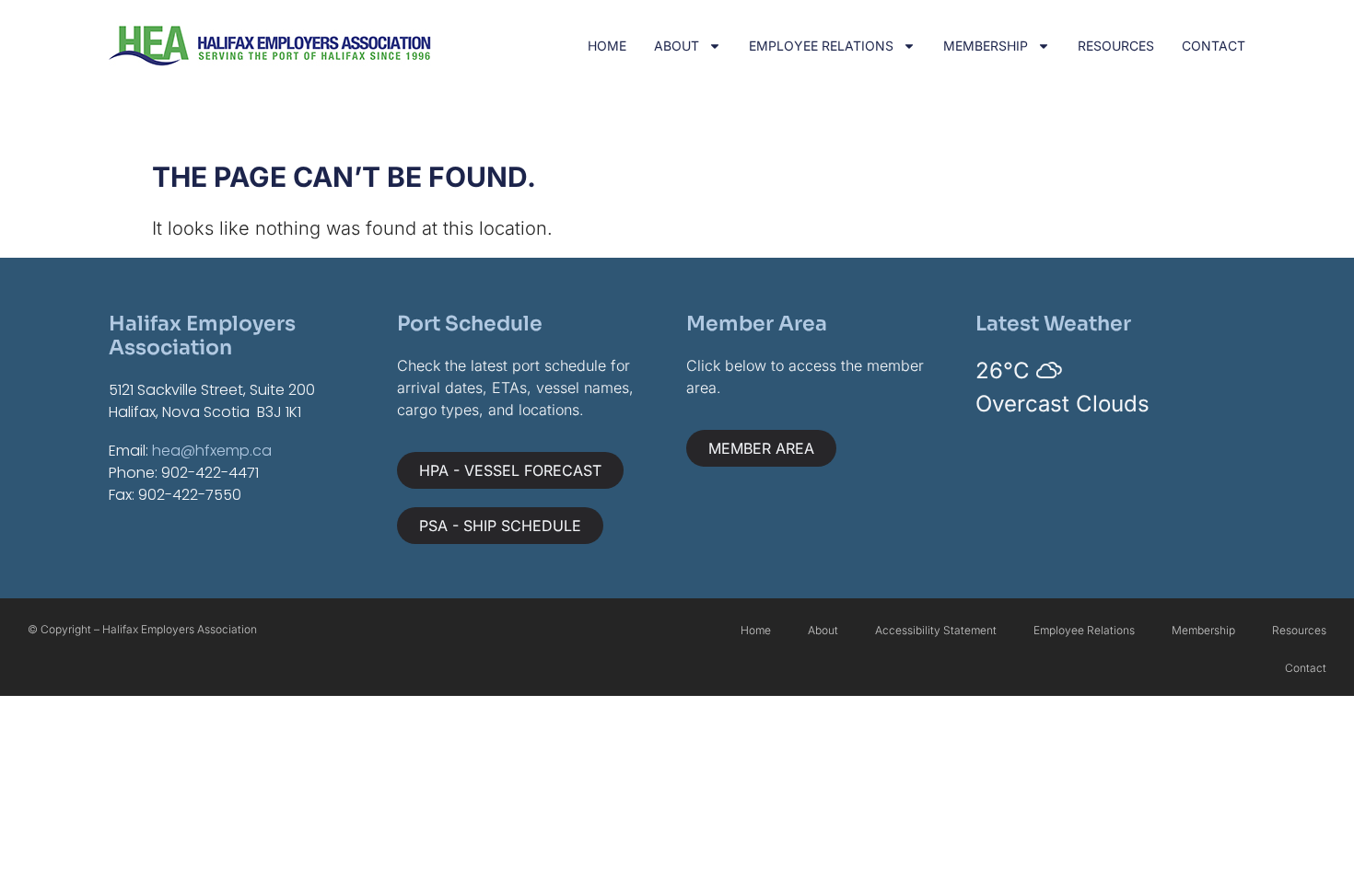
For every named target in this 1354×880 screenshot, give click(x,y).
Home (607, 45)
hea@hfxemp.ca (212, 450)
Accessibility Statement (936, 630)
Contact (1213, 45)
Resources (1116, 45)
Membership (985, 45)
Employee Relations (821, 45)
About (676, 45)
